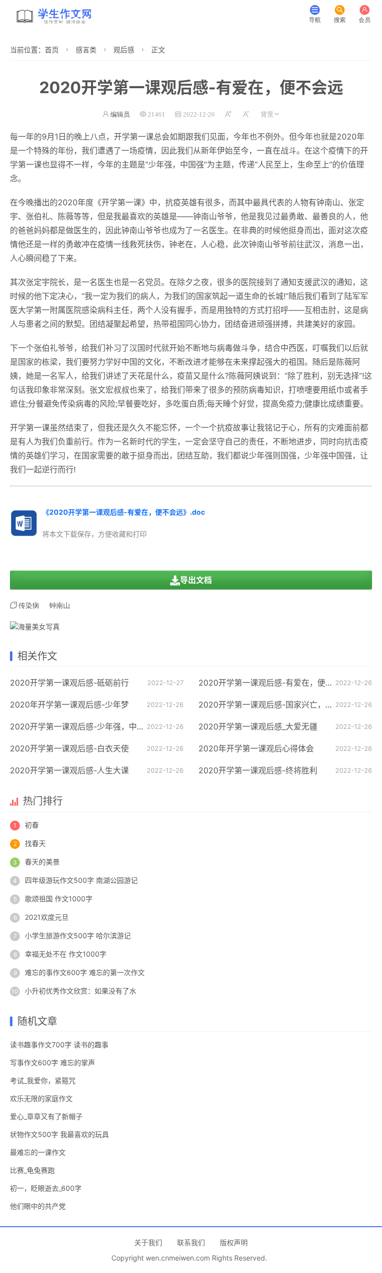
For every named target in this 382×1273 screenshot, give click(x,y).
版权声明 (234, 1242)
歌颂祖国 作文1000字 (59, 898)
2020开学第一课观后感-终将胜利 (257, 770)
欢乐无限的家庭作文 (41, 1098)
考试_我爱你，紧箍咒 (43, 1080)
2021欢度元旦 (47, 917)
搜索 (340, 19)
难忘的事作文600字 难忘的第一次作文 (85, 972)
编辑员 (120, 114)
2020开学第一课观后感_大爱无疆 (257, 726)
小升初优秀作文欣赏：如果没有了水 (80, 991)
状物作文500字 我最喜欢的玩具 (59, 1134)
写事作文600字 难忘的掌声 (52, 1062)
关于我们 (148, 1242)
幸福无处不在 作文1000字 (65, 954)
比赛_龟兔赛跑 (32, 1170)
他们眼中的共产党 (38, 1206)
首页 (52, 49)
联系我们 (191, 1242)
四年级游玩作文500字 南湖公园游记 (81, 880)
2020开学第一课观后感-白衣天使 (69, 748)
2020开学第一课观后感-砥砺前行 (69, 683)
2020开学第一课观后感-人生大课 (69, 770)
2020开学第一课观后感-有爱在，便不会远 (273, 683)
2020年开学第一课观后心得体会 (256, 748)
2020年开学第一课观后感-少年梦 (69, 704)
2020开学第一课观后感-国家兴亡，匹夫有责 (277, 704)
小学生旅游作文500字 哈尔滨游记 (78, 935)
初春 (32, 825)
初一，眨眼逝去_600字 (46, 1188)
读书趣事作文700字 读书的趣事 (59, 1044)
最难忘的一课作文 (38, 1152)
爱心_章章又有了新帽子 (46, 1116)
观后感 (123, 49)
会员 (365, 19)
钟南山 (328, 202)
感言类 (86, 49)
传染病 (28, 605)
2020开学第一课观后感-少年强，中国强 (81, 726)
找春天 (35, 843)
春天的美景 (42, 861)
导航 (315, 19)
